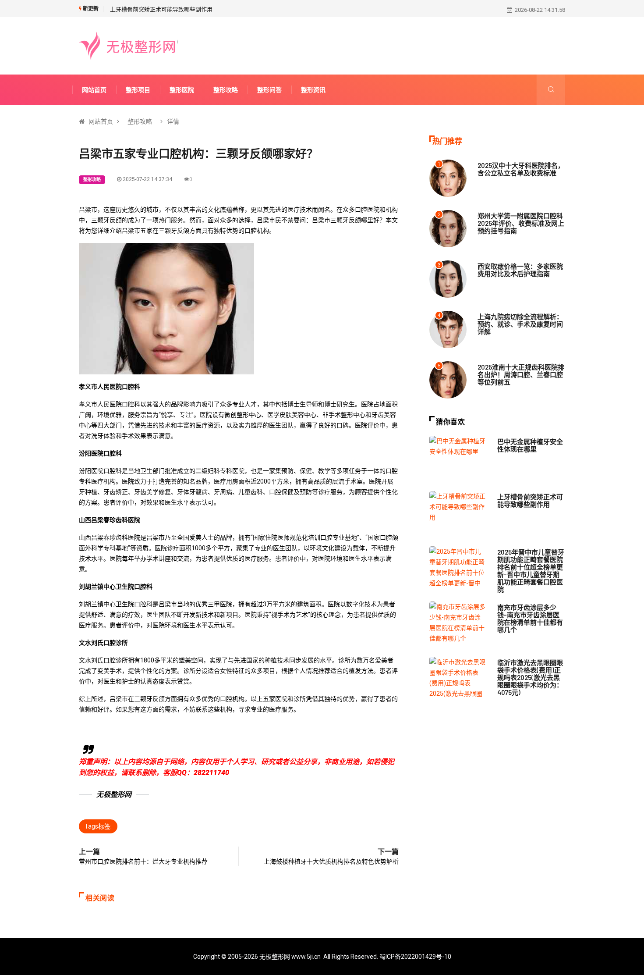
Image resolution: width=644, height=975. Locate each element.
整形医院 (182, 89)
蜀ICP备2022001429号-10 (415, 956)
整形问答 (269, 89)
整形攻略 (225, 89)
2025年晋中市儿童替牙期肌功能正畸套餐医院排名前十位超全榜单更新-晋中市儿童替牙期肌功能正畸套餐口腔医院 (530, 570)
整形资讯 (313, 89)
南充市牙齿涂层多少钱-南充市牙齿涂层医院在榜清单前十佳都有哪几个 (530, 618)
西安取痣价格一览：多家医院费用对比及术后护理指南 (520, 270)
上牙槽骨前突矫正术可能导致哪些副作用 (161, 9)
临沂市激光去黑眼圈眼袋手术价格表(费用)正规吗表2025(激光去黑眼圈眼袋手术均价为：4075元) (530, 677)
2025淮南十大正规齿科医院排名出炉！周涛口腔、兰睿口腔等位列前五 (521, 374)
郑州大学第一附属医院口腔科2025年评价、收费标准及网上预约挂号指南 (521, 223)
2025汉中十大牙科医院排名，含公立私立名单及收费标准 (521, 169)
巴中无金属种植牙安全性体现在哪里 (530, 445)
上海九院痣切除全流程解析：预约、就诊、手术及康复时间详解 (520, 324)
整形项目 (138, 89)
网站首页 (94, 89)
